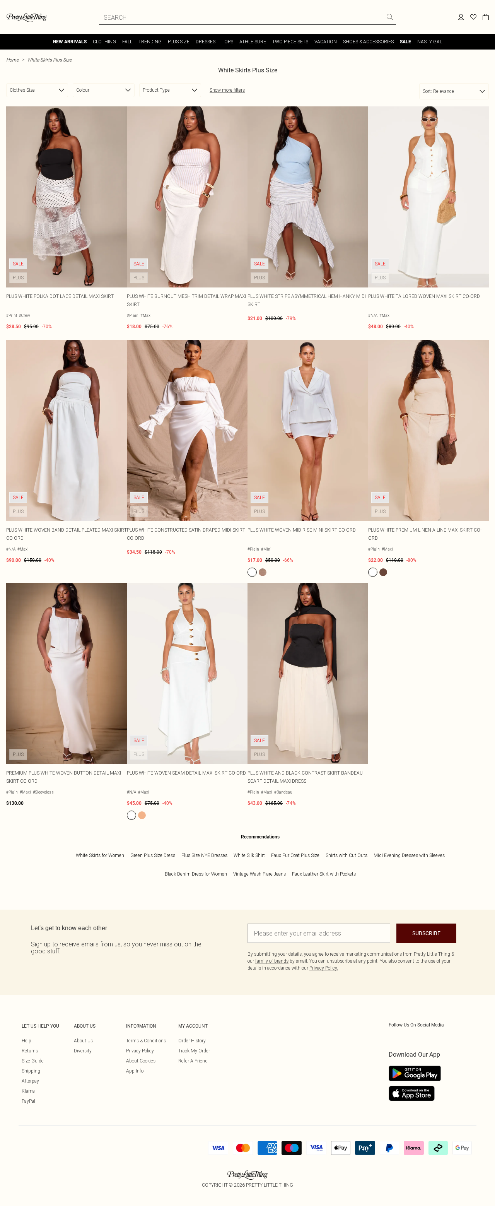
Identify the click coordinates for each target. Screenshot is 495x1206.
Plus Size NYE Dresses (204, 855)
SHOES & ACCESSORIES (368, 41)
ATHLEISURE (252, 41)
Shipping (31, 1071)
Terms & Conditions (146, 1040)
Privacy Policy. (323, 968)
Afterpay (30, 1081)
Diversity (83, 1051)
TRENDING (150, 41)
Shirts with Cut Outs (346, 855)
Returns (30, 1051)
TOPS (227, 41)
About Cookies (140, 1061)
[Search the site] (390, 17)
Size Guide (33, 1061)
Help (26, 1040)
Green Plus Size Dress (152, 855)
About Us (83, 1040)
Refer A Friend (193, 1061)
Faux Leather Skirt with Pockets (324, 874)
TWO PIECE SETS (290, 41)
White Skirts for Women (100, 855)
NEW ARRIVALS (70, 41)
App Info (134, 1071)
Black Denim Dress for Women (196, 874)
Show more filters (227, 90)
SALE (405, 41)
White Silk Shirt (249, 855)
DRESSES (205, 41)
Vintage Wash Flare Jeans (259, 874)
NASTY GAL (429, 41)
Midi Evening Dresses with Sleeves (409, 855)
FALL (127, 41)
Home (12, 60)
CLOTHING (104, 41)
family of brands (271, 961)
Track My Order (194, 1051)
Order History (192, 1040)
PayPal (28, 1101)
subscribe (426, 933)
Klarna (28, 1091)
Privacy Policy (140, 1051)
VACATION (325, 41)
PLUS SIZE (178, 41)
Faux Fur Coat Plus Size (295, 855)
